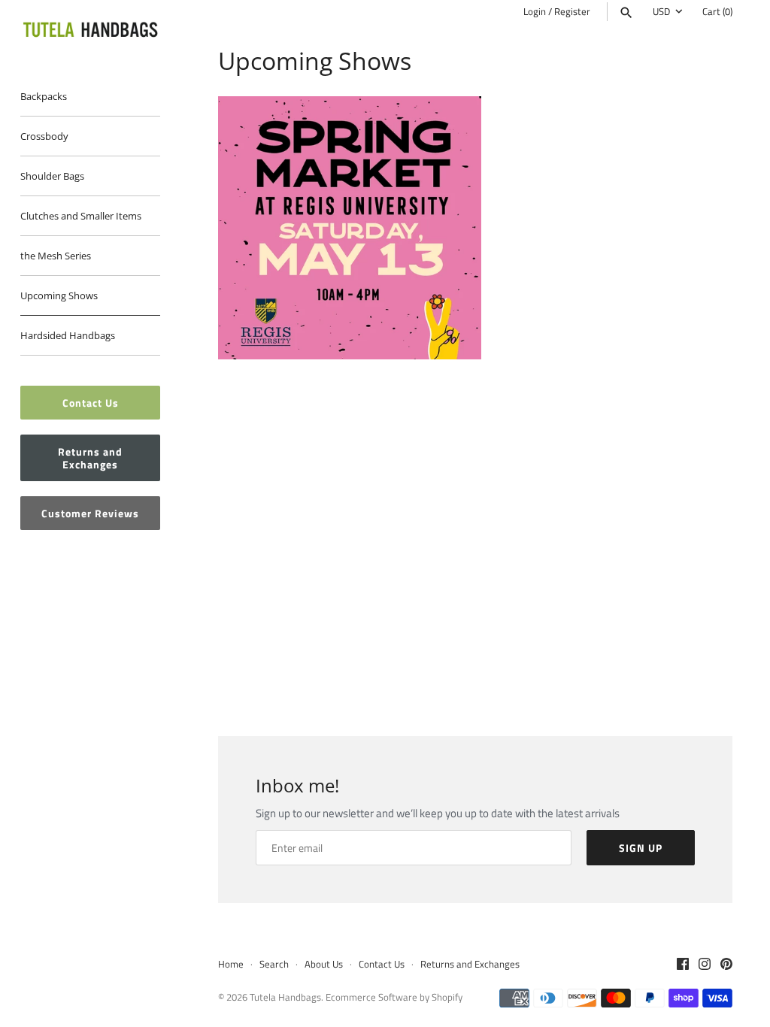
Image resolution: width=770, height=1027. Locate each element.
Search (274, 964)
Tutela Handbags (285, 997)
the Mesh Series (55, 255)
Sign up (640, 848)
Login (534, 12)
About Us (324, 964)
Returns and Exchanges (90, 458)
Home (231, 964)
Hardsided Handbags (67, 335)
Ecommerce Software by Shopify (394, 997)
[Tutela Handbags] (90, 30)
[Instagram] (705, 965)
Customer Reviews (90, 513)
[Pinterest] (726, 965)
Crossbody (44, 136)
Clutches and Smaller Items (80, 216)
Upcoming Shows (59, 295)
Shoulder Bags (52, 176)
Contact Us (90, 402)
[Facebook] (683, 965)
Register (572, 12)
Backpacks (43, 96)
